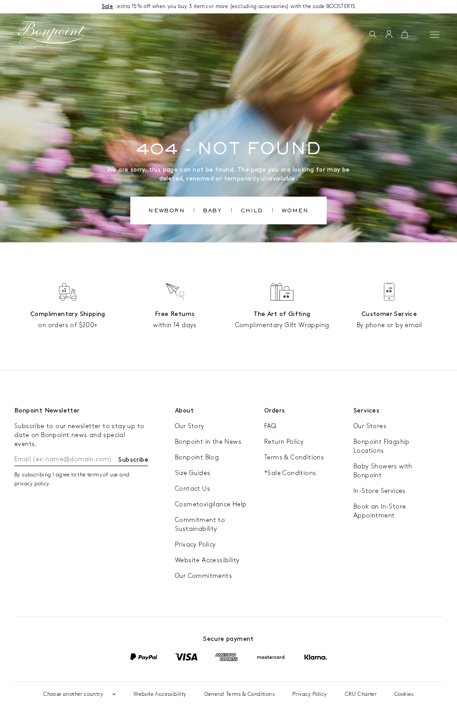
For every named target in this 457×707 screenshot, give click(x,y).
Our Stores (369, 426)
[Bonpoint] (52, 34)
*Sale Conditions (290, 473)
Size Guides (192, 473)
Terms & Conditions (294, 457)
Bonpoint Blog (197, 457)
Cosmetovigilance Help (210, 504)
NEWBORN (166, 211)
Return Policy (283, 442)
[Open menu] (434, 34)
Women (295, 211)
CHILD (252, 211)
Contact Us (192, 489)
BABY (212, 211)
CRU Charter (361, 694)
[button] (373, 34)
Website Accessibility (207, 560)
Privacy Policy (195, 544)
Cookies (404, 694)
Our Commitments (203, 576)
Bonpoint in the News (208, 442)
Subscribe (133, 460)
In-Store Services (379, 491)
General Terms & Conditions (239, 694)
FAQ (270, 426)
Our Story (189, 426)
